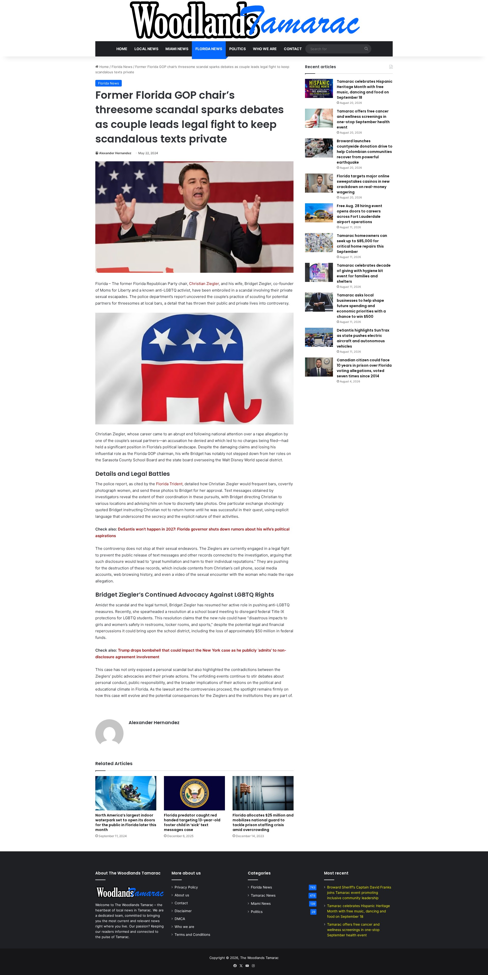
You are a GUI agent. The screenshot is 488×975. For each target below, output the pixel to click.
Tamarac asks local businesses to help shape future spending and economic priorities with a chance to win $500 (361, 306)
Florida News (208, 49)
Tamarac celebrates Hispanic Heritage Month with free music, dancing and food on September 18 (364, 89)
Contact (293, 49)
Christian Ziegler (204, 283)
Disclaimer (183, 911)
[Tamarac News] (244, 20)
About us (182, 895)
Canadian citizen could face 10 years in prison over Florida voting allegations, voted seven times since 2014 (364, 368)
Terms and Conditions (192, 935)
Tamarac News (263, 895)
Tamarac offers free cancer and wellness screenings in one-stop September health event (363, 119)
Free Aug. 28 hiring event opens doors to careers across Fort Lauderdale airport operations (359, 213)
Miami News (176, 49)
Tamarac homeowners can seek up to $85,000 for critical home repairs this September (362, 243)
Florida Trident (169, 483)
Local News (146, 49)
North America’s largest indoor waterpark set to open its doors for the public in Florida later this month (125, 822)
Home (121, 49)
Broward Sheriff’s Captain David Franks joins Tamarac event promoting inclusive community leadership (359, 892)
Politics (237, 49)
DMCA (180, 919)
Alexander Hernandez (115, 153)
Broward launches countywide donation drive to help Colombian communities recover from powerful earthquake (364, 151)
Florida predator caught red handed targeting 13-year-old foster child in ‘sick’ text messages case (192, 822)
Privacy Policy (186, 887)
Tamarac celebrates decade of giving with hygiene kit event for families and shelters (364, 273)
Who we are (265, 49)
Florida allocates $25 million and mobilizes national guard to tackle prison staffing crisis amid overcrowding (263, 822)
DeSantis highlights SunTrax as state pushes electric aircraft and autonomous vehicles (363, 338)
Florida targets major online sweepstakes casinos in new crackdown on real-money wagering (363, 184)
